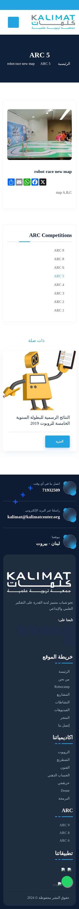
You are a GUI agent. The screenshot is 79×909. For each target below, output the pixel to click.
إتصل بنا (64, 725)
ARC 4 (59, 285)
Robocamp (62, 687)
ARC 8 (59, 259)
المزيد (59, 441)
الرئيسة (64, 671)
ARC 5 (45, 64)
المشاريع (63, 694)
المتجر (65, 717)
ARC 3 (59, 293)
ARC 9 (59, 250)
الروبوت (64, 752)
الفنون (65, 767)
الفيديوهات (62, 710)
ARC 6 (59, 267)
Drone (65, 791)
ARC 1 (59, 310)
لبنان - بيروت (48, 543)
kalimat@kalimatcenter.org (33, 516)
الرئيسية (64, 64)
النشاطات (62, 702)
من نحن (64, 679)
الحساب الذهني (59, 775)
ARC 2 (59, 302)
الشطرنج (63, 760)
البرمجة (64, 798)
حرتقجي (64, 783)
